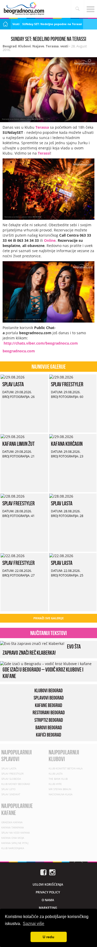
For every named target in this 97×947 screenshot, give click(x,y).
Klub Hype (55, 784)
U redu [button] (48, 937)
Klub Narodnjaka (12, 848)
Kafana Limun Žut (18, 444)
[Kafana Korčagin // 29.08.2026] (61, 436)
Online (50, 240)
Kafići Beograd (48, 735)
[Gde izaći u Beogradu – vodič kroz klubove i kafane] (46, 663)
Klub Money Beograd (15, 784)
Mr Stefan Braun (60, 789)
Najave (38, 46)
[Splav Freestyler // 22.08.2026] (13, 555)
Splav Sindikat (10, 794)
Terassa (52, 46)
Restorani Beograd (49, 712)
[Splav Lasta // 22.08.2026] (61, 555)
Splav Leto (8, 789)
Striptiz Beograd (48, 720)
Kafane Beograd (48, 705)
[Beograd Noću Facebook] (43, 871)
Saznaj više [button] (33, 923)
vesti (64, 46)
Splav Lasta (13, 384)
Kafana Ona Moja (12, 838)
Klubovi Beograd (48, 690)
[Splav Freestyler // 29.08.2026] (61, 376)
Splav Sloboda (11, 779)
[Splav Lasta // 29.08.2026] (13, 376)
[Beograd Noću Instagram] (52, 871)
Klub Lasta (56, 773)
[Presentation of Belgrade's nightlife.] (24, 8)
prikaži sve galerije (48, 618)
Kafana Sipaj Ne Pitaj (14, 843)
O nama (48, 900)
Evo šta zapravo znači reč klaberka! (42, 649)
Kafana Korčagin (67, 444)
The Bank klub (58, 779)
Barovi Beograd (48, 727)
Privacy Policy (48, 892)
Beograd (10, 46)
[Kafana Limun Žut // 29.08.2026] (13, 436)
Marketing (48, 908)
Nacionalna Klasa (60, 794)
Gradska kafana (12, 822)
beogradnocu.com (19, 350)
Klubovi (24, 46)
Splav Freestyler (67, 384)
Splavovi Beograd (49, 698)
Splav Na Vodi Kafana (15, 832)
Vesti (15, 24)
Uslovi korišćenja (48, 884)
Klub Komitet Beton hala (66, 768)
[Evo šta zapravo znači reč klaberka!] (32, 643)
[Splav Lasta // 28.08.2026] (61, 495)
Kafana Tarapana (12, 827)
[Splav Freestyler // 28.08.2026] (13, 495)
